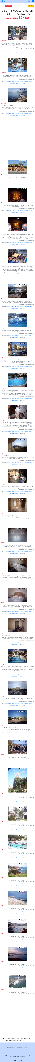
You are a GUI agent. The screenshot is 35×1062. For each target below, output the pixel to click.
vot (2, 175)
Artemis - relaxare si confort (19, 181)
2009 (30, 6)
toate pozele (14, 52)
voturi (3, 41)
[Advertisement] (17, 138)
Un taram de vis (20, 760)
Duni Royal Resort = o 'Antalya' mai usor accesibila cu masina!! (20, 50)
